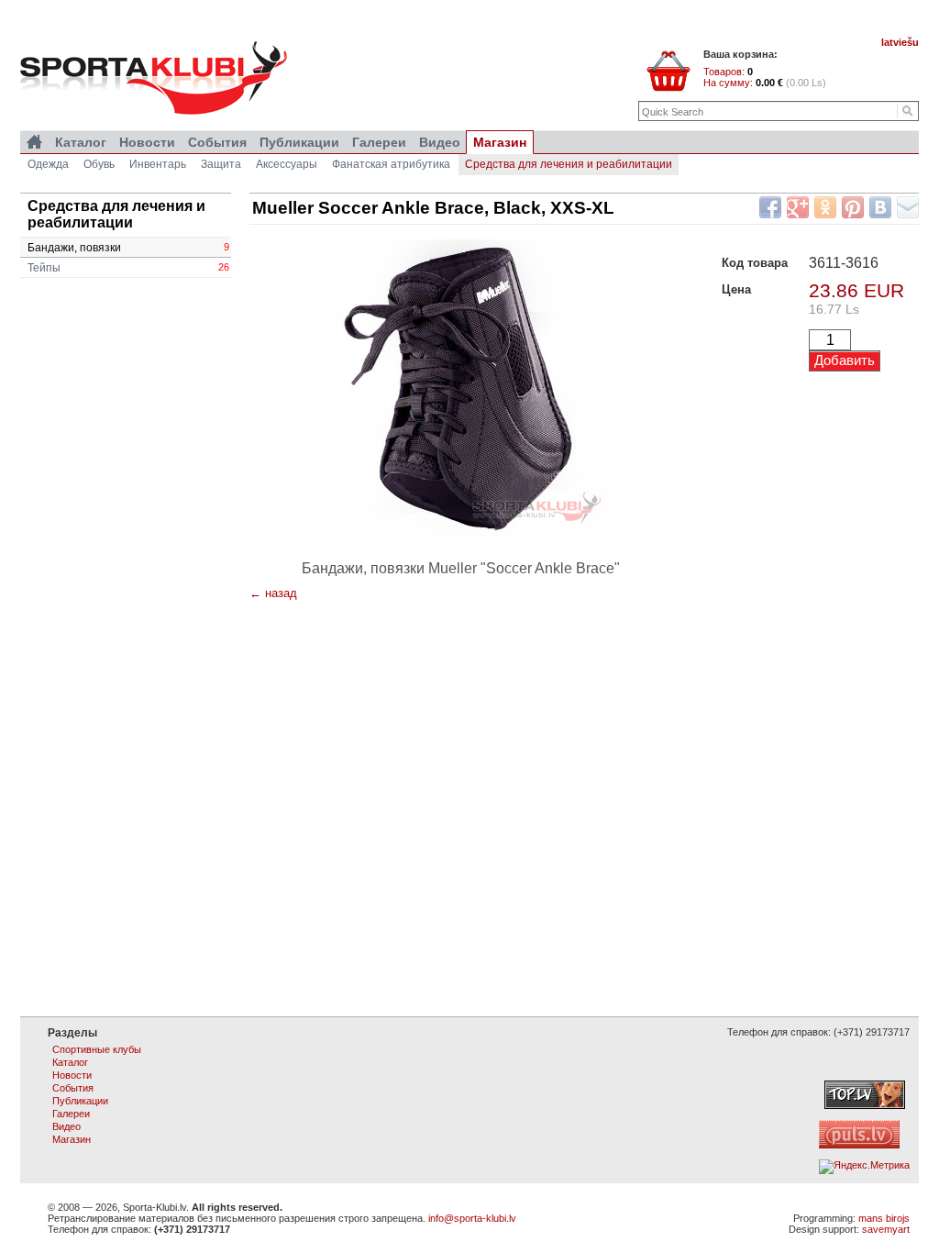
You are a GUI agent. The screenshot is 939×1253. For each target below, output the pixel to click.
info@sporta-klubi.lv (472, 1218)
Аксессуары (286, 164)
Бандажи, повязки (128, 247)
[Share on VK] (880, 207)
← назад (273, 593)
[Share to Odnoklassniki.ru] (825, 207)
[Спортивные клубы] (34, 142)
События (217, 142)
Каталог (80, 142)
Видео (439, 142)
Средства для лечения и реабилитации (568, 164)
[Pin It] (853, 207)
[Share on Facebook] (770, 207)
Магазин (499, 142)
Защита (221, 164)
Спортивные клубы (96, 1049)
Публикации (299, 142)
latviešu (900, 42)
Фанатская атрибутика (391, 164)
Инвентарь (157, 164)
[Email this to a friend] (908, 207)
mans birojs (884, 1218)
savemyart (886, 1229)
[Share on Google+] (798, 207)
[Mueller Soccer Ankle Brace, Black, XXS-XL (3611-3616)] (460, 390)
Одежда (48, 164)
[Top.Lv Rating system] (864, 1105)
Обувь (99, 164)
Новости (147, 142)
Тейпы (128, 267)
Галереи (379, 142)
